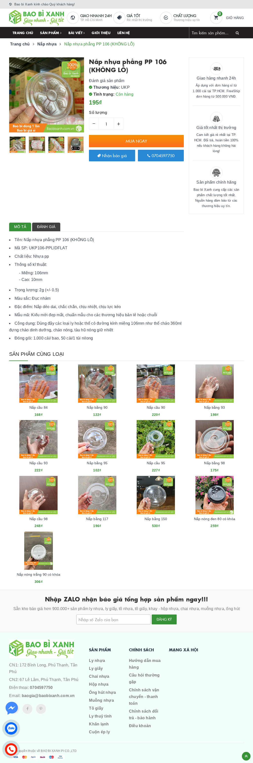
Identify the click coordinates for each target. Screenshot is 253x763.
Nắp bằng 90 (97, 407)
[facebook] (27, 709)
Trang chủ (23, 32)
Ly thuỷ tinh (100, 716)
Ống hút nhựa (102, 692)
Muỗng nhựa (101, 700)
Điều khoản (140, 726)
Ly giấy (96, 668)
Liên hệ (123, 32)
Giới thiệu (101, 32)
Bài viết (76, 32)
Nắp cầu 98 (38, 519)
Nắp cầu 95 (156, 463)
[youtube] (41, 709)
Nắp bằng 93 (214, 407)
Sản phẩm (50, 32)
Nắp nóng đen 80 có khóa (214, 519)
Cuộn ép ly (99, 732)
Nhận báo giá (114, 155)
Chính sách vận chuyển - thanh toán (144, 696)
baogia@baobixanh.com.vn (48, 696)
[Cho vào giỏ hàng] (32, 413)
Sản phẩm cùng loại (36, 354)
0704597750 (162, 155)
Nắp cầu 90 (156, 407)
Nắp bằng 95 (97, 463)
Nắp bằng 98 (214, 463)
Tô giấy (96, 708)
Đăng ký (164, 619)
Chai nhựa (99, 676)
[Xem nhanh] (44, 413)
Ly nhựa (97, 660)
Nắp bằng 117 (97, 519)
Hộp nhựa (98, 684)
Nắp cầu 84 (38, 407)
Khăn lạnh (99, 724)
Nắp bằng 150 (156, 519)
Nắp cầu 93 (38, 463)
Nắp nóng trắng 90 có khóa (39, 574)
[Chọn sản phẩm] (90, 413)
